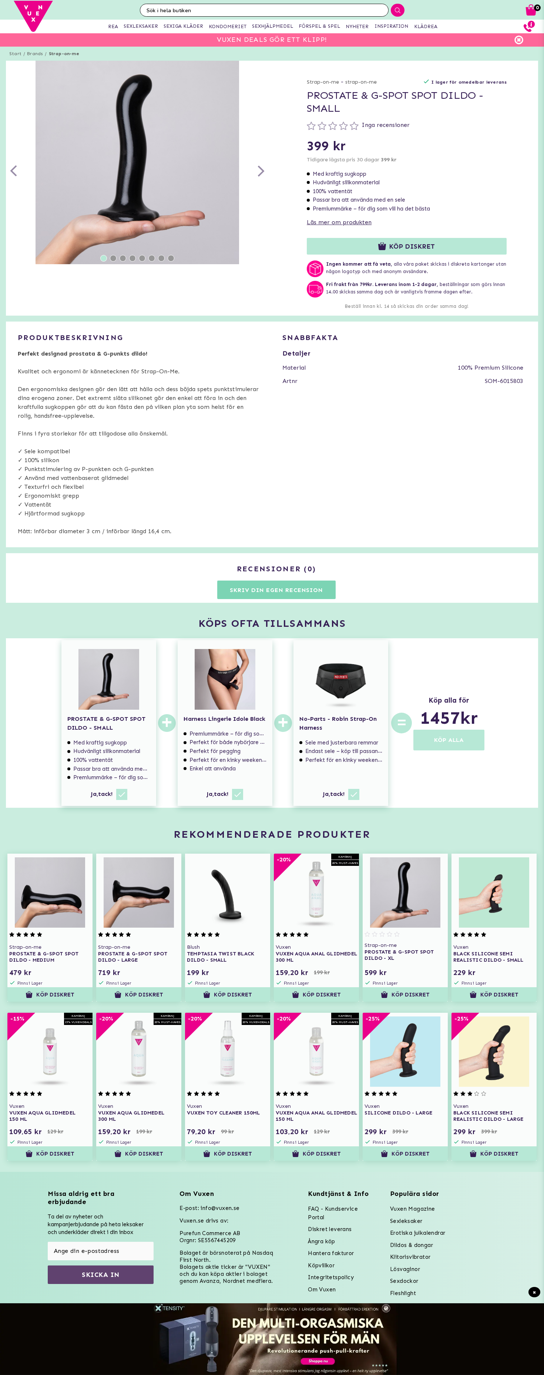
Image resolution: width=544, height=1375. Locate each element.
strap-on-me (361, 82)
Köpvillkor (321, 1265)
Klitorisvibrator (410, 1257)
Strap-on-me (64, 53)
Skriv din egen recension (276, 590)
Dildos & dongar (411, 1245)
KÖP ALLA (449, 739)
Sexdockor (404, 1281)
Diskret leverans (330, 1229)
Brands (35, 53)
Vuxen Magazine (412, 1209)
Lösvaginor (405, 1269)
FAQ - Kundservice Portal (333, 1213)
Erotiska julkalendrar (417, 1233)
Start (15, 53)
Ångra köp (321, 1241)
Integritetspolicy (331, 1277)
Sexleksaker (406, 1221)
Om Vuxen (322, 1289)
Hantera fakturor (331, 1253)
